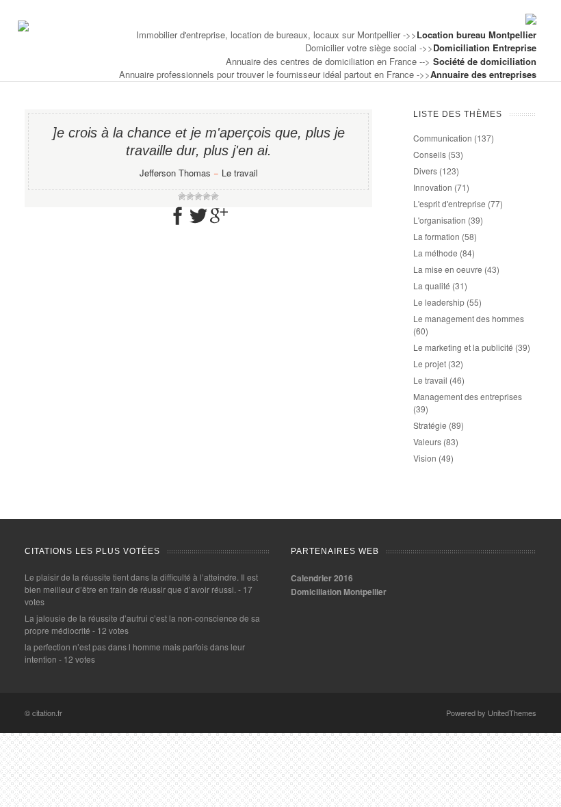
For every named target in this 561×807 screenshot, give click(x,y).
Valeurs (427, 441)
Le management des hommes (468, 318)
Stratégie (430, 425)
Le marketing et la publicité (463, 347)
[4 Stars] (207, 196)
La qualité (431, 285)
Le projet (429, 363)
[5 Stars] (215, 196)
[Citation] (23, 27)
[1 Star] (182, 196)
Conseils (429, 154)
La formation (436, 236)
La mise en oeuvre (447, 269)
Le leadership (439, 302)
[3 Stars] (198, 196)
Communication (442, 138)
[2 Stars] (190, 196)
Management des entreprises (467, 396)
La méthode (435, 253)
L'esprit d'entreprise (449, 203)
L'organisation (439, 220)
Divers (425, 170)
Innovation (432, 187)
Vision (424, 458)
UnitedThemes (512, 712)
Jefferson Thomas (175, 172)
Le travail (240, 172)
